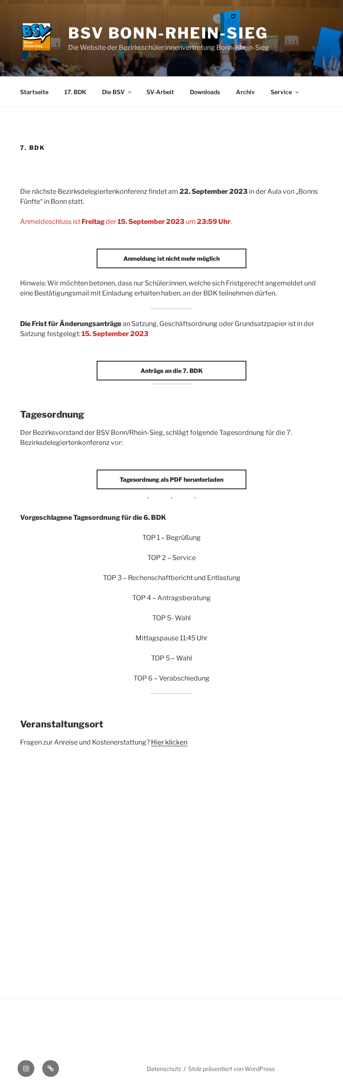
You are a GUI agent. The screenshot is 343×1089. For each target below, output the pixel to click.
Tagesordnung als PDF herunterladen (171, 479)
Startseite (34, 91)
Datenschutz (164, 1068)
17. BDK (75, 91)
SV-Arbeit (160, 91)
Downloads (205, 91)
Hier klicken (169, 742)
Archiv (245, 91)
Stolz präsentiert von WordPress (231, 1068)
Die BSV (113, 91)
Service (281, 91)
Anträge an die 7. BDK (172, 370)
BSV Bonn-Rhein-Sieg (168, 33)
